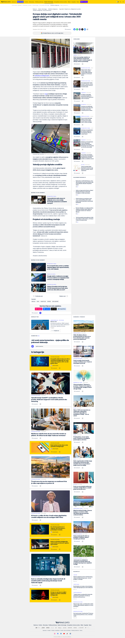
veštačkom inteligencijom (41, 75)
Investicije (43, 301)
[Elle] (52, 628)
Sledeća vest (62, 296)
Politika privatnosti (75, 630)
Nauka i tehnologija (42, 9)
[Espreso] (47, 628)
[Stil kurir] (56, 628)
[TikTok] (67, 633)
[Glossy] (59, 628)
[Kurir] (43, 628)
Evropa (49, 301)
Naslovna (35, 9)
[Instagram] (54, 633)
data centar (55, 301)
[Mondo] (38, 628)
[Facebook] (58, 633)
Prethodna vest (39, 296)
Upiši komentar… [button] (40, 346)
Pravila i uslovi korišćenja (65, 630)
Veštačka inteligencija (53, 9)
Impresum (45, 630)
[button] (67, 29)
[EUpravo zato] (6, 2)
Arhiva (81, 630)
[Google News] (70, 633)
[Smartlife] (70, 628)
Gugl (46, 94)
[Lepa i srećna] (64, 628)
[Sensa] (75, 628)
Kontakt (49, 630)
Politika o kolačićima (55, 630)
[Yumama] (80, 628)
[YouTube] (64, 633)
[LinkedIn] (61, 633)
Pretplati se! (56, 330)
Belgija (33, 301)
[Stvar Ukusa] (87, 628)
